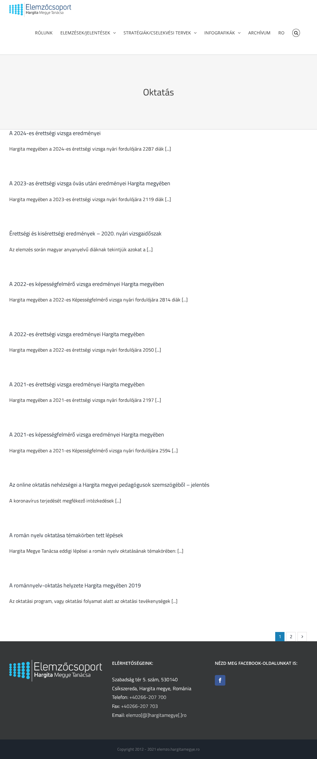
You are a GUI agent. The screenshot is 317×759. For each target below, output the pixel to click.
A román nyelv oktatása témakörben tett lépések (66, 535)
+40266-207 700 (147, 697)
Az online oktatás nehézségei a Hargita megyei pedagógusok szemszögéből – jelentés (109, 484)
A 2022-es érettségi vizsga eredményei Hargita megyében (77, 334)
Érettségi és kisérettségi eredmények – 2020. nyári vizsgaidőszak (85, 233)
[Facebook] (220, 680)
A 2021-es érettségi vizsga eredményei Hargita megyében (77, 384)
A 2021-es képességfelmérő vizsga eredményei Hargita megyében (86, 434)
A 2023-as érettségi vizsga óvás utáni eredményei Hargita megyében (89, 183)
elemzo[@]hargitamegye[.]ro (156, 715)
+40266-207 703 (139, 706)
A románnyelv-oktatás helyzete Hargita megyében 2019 (75, 585)
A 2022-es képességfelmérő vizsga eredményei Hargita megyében (86, 284)
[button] (296, 32)
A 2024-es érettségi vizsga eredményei (55, 133)
